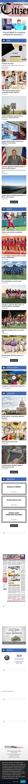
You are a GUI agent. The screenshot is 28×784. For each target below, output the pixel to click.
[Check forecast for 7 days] (7, 659)
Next (25, 28)
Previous (3, 28)
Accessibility (22, 1)
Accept (23, 781)
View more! (14, 202)
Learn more (15, 781)
